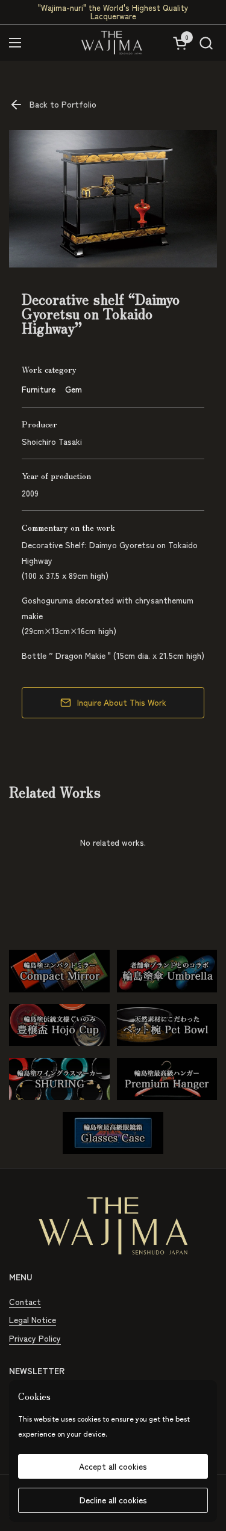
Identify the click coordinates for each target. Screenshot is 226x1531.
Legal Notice (32, 1319)
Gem (73, 389)
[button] (205, 42)
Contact (25, 1301)
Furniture (38, 389)
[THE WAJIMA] (111, 43)
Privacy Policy (35, 1338)
